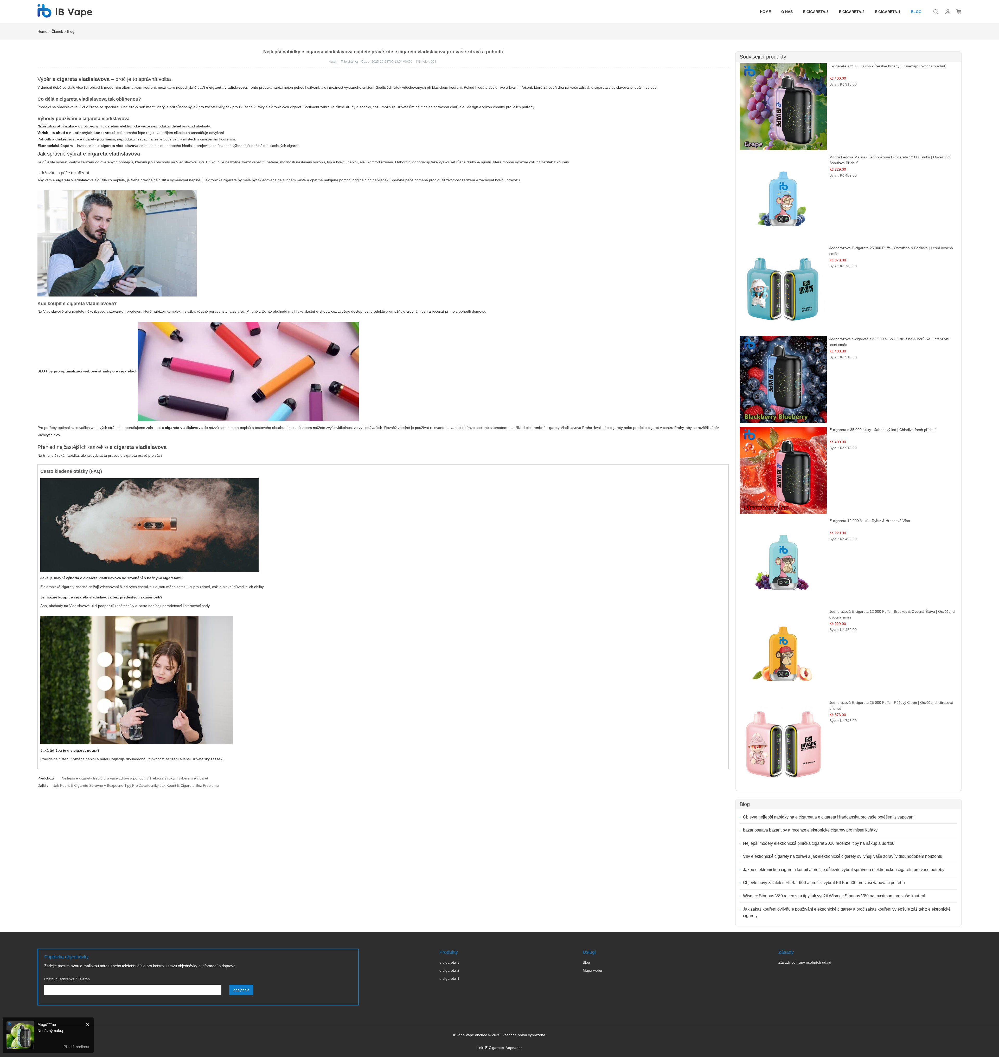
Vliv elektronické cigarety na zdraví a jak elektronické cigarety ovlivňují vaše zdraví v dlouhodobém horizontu (842, 856)
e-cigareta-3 (449, 962)
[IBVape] (64, 15)
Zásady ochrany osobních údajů (804, 962)
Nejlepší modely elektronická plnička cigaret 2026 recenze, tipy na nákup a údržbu (818, 843)
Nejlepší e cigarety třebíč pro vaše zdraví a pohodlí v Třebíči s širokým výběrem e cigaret (135, 778)
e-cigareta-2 (449, 970)
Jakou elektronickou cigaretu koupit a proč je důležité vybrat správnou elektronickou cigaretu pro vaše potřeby (843, 869)
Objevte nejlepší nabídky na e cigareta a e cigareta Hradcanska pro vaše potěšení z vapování (828, 817)
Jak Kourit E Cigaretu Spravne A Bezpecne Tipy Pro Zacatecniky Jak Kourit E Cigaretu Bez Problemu (136, 785)
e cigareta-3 (816, 12)
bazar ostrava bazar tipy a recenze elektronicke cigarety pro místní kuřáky (810, 830)
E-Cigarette (494, 1048)
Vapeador (514, 1048)
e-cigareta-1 (449, 978)
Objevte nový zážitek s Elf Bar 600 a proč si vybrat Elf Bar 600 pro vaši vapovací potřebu (824, 882)
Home (765, 12)
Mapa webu (592, 970)
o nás (787, 12)
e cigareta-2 (851, 12)
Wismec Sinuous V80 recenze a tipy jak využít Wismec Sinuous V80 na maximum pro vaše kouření (834, 896)
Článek (57, 31)
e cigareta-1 (887, 12)
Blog (916, 12)
